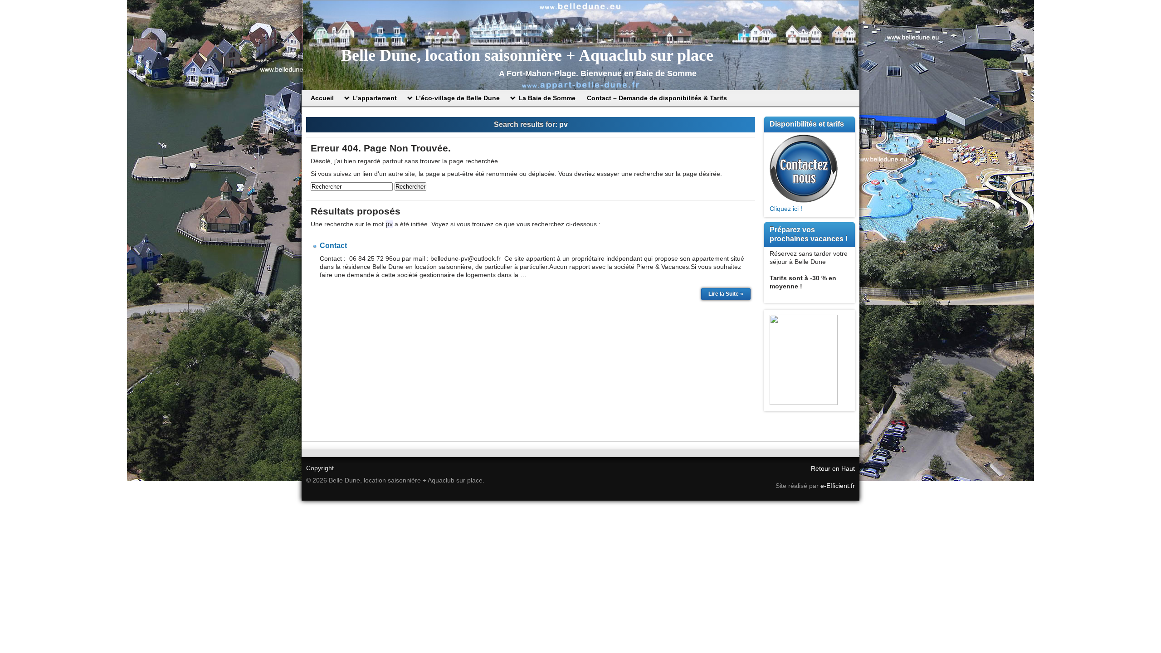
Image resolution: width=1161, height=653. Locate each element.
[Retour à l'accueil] (580, 45)
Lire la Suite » (725, 294)
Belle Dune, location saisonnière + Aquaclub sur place (527, 55)
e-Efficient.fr (837, 485)
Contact (333, 245)
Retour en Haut (833, 468)
